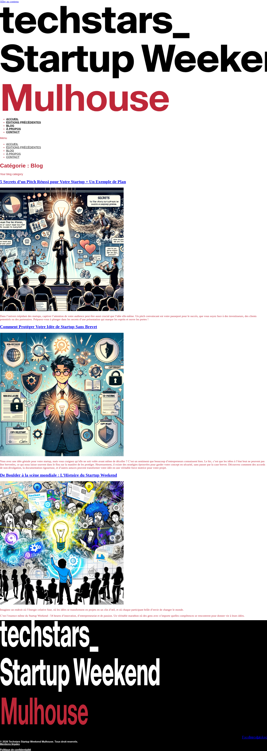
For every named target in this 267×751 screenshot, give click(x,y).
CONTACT (13, 132)
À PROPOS (13, 128)
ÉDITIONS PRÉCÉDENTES (23, 122)
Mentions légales (10, 744)
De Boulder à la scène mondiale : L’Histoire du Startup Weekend (58, 475)
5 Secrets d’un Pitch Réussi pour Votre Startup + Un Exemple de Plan (63, 181)
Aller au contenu (9, 1)
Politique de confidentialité (15, 749)
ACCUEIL (12, 119)
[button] (133, 138)
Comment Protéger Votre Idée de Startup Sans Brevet (48, 326)
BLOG (10, 125)
